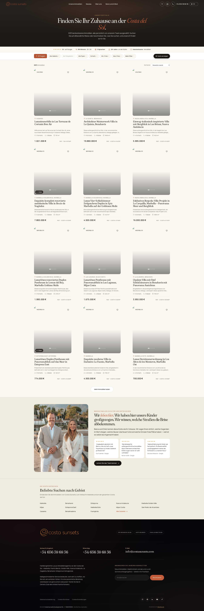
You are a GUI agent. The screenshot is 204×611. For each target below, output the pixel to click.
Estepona (94, 503)
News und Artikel (112, 4)
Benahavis (69, 503)
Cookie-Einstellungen (79, 599)
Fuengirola (94, 511)
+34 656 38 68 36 (54, 552)
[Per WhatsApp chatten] (167, 4)
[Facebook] (147, 599)
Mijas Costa (120, 507)
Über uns (98, 4)
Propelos (160, 607)
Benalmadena (70, 511)
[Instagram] (142, 599)
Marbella (43, 503)
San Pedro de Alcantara (150, 507)
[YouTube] (157, 599)
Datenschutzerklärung (47, 599)
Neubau (88, 4)
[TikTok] (162, 599)
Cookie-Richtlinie (63, 599)
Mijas (42, 507)
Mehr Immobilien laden (102, 389)
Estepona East (70, 507)
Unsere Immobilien (75, 4)
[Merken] (68, 72)
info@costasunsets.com (139, 551)
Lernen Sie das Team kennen (106, 463)
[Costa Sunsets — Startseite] (16, 4)
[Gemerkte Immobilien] (162, 4)
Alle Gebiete (120, 511)
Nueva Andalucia (122, 503)
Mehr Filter (128, 56)
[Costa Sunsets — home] (59, 532)
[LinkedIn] (152, 599)
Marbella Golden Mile (149, 503)
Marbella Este (96, 507)
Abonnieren (157, 578)
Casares (43, 511)
